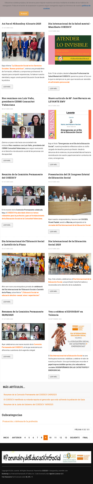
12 (61, 437)
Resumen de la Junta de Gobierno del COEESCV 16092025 (28, 404)
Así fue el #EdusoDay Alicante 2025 (21, 23)
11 (55, 437)
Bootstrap (5, 474)
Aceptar (24, 14)
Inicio (6, 437)
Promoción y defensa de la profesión (20, 421)
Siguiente (75, 437)
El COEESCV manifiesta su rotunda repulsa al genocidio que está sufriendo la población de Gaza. (44, 399)
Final (85, 437)
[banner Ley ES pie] (46, 457)
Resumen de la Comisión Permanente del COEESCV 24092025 (30, 394)
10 (50, 437)
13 (66, 437)
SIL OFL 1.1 (29, 477)
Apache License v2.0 (56, 474)
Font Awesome (7, 477)
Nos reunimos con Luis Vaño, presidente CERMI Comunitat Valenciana (18, 101)
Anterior (16, 437)
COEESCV (45, 471)
